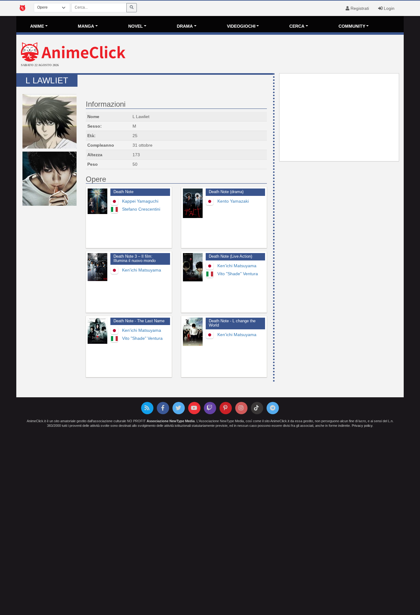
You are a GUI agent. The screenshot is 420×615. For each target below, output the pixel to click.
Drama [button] (185, 26)
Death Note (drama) (226, 192)
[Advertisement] (274, 55)
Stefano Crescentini (141, 209)
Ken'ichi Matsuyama (141, 270)
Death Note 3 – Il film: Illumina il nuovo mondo (134, 258)
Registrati (359, 8)
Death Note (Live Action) (230, 256)
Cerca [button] (296, 26)
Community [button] (352, 26)
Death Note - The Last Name (138, 321)
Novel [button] (135, 26)
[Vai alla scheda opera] (97, 201)
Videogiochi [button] (241, 26)
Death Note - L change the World (232, 323)
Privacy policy (362, 425)
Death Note (123, 192)
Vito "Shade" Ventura (237, 273)
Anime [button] (37, 26)
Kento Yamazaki (233, 201)
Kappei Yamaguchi (140, 201)
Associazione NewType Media (171, 421)
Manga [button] (86, 26)
